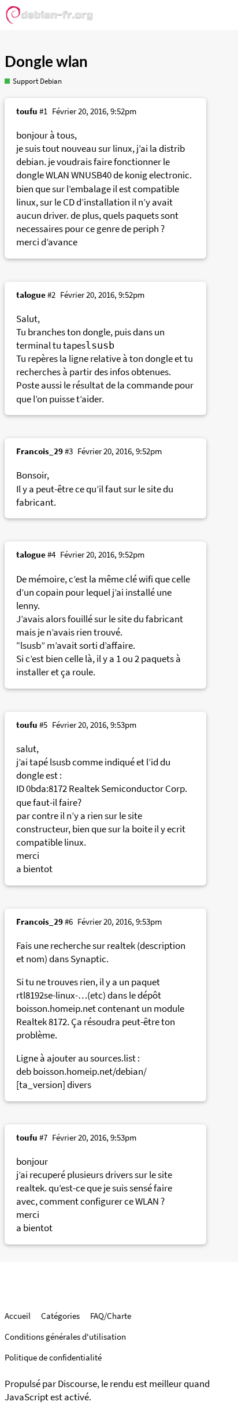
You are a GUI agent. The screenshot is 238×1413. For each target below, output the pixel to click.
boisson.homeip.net (56, 1009)
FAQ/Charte (110, 1315)
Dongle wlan (46, 62)
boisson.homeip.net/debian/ (90, 1072)
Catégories (60, 1315)
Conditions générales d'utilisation (65, 1336)
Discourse (77, 1384)
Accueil (18, 1315)
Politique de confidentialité (53, 1357)
